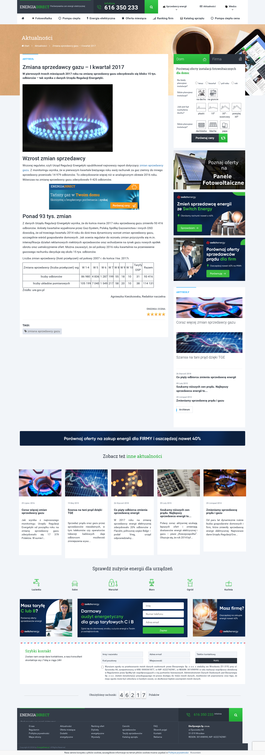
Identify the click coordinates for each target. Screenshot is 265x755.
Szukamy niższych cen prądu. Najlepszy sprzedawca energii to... (175, 513)
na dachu (201, 99)
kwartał (212, 83)
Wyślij (216, 660)
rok (236, 83)
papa (224, 131)
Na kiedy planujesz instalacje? (182, 83)
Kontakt (157, 733)
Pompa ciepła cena (227, 18)
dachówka (201, 131)
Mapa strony (35, 737)
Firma (217, 59)
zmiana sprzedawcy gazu (44, 331)
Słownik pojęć (160, 730)
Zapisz (163, 630)
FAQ (156, 726)
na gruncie (213, 99)
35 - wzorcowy (225, 115)
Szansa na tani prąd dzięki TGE (85, 511)
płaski (201, 113)
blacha (212, 131)
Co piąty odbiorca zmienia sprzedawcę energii (130, 511)
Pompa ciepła (71, 18)
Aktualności (209, 6)
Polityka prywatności (39, 733)
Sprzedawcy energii (176, 6)
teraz (200, 83)
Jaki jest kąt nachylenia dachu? (183, 110)
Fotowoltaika (43, 18)
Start (26, 45)
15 (213, 113)
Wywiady (95, 737)
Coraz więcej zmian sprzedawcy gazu (34, 511)
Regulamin (34, 730)
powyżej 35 (236, 115)
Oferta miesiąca (135, 18)
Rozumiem (195, 752)
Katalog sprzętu (194, 18)
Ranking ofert (97, 726)
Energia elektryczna (102, 18)
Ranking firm (164, 18)
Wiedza (232, 6)
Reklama (158, 737)
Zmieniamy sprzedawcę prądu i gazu (221, 511)
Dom (180, 59)
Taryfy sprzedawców (132, 733)
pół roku (225, 83)
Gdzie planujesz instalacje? (185, 94)
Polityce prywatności (178, 752)
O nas (31, 726)
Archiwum (184, 409)
